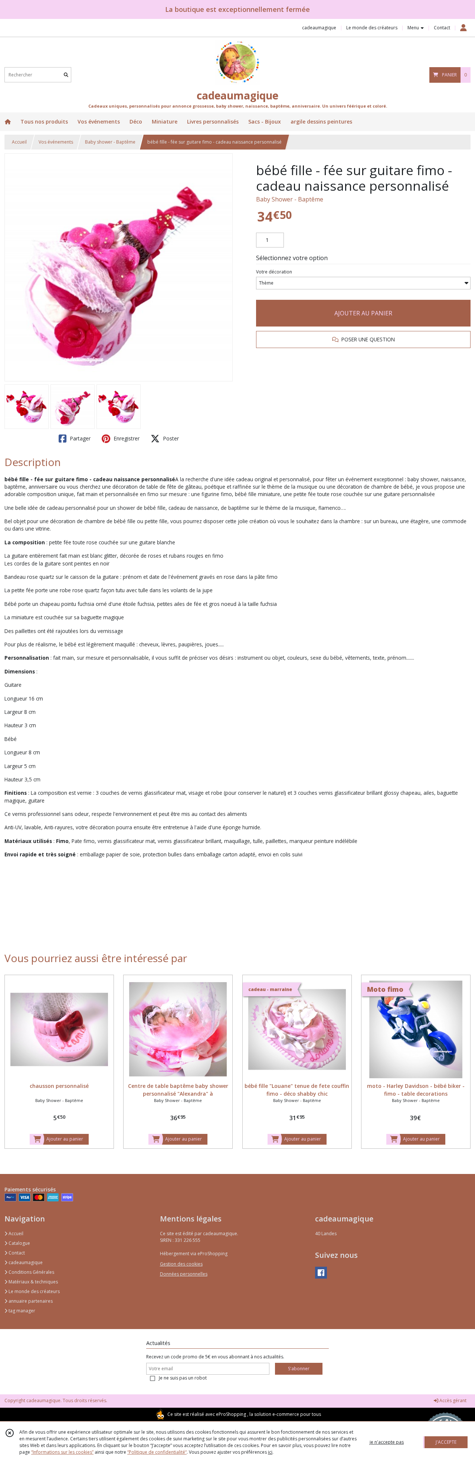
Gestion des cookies (181, 1264)
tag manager (21, 1311)
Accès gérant (452, 1400)
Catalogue (18, 1243)
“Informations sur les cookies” (62, 1452)
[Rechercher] (66, 75)
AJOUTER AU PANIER (363, 313)
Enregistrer (126, 438)
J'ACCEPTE (446, 1442)
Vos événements (56, 142)
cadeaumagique (25, 1262)
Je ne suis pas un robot (183, 1378)
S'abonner (298, 1368)
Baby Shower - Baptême (289, 199)
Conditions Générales (30, 1272)
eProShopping (231, 1414)
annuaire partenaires (30, 1301)
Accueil (19, 142)
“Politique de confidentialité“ (157, 1452)
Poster (170, 438)
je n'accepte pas (387, 1442)
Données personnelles (183, 1274)
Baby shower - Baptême (110, 142)
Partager (79, 438)
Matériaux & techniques (32, 1282)
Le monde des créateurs (33, 1291)
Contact (442, 27)
